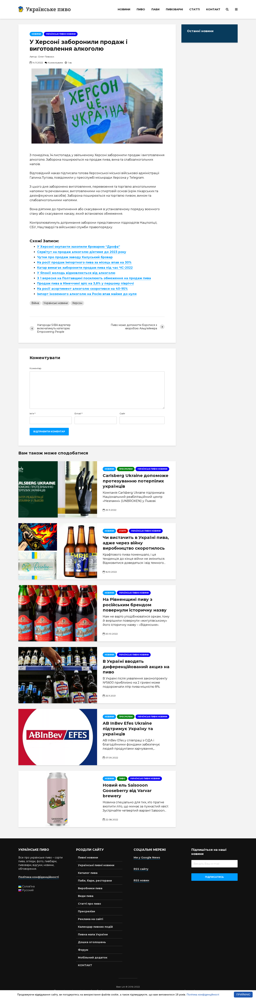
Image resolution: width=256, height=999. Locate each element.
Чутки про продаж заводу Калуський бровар (75, 257)
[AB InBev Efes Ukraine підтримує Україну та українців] (57, 737)
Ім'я (32, 413)
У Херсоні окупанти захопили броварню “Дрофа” (78, 246)
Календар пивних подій (95, 926)
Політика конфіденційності (203, 994)
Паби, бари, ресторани (95, 880)
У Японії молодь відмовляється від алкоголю (76, 273)
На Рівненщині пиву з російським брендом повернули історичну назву (135, 605)
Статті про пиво (89, 903)
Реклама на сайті (90, 919)
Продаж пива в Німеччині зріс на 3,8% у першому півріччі (85, 283)
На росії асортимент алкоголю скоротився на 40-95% (82, 288)
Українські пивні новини (61, 34)
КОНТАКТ (213, 9)
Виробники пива (90, 888)
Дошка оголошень (92, 942)
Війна (35, 303)
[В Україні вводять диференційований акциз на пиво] (57, 675)
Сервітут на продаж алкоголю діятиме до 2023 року (81, 252)
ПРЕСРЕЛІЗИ (125, 469)
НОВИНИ (124, 9)
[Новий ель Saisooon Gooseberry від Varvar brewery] (57, 799)
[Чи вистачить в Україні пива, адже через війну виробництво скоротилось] (57, 551)
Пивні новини (88, 857)
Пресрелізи (86, 911)
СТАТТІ (194, 9)
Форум (83, 950)
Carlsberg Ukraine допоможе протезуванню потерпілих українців (135, 481)
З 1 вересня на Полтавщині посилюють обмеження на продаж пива (94, 278)
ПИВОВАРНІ (174, 9)
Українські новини (55, 303)
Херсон (77, 303)
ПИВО (141, 9)
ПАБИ (155, 9)
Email (78, 413)
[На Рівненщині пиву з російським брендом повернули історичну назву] (57, 613)
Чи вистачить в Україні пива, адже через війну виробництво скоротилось (136, 543)
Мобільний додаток (92, 957)
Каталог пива (87, 873)
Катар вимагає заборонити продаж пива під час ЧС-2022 (85, 267)
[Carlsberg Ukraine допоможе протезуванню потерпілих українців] (57, 489)
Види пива (85, 896)
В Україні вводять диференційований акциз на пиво (136, 667)
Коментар (35, 368)
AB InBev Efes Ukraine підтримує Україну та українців (128, 729)
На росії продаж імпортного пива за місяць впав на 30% (84, 262)
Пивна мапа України (93, 934)
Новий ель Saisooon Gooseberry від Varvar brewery (127, 791)
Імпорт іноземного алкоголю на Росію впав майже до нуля (87, 294)
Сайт (122, 413)
